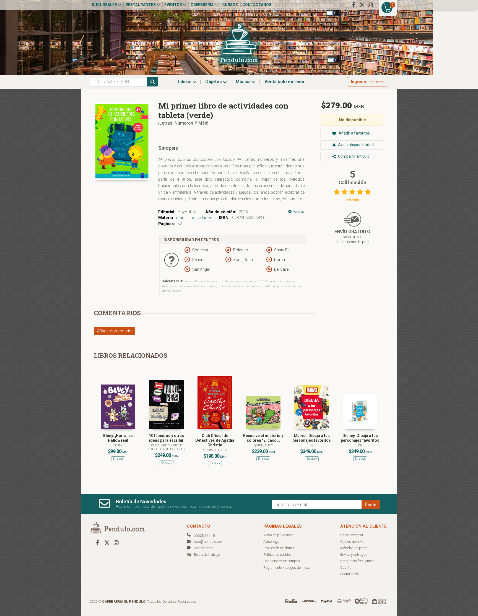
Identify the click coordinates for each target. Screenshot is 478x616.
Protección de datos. (279, 548)
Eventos (173, 4)
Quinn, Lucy (263, 445)
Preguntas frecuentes (357, 561)
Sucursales (105, 4)
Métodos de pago (353, 548)
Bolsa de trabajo (207, 554)
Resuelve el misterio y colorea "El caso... (263, 438)
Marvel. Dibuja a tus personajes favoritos (311, 438)
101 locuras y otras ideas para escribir (166, 438)
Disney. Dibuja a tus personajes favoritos (360, 438)
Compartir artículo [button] (353, 156)
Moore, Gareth (215, 450)
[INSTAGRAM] (370, 5)
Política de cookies (277, 554)
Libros (185, 81)
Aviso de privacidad (279, 535)
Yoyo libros (188, 211)
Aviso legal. (272, 541)
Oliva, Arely (161, 445)
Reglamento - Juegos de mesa (286, 567)
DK (312, 445)
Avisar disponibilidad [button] (355, 145)
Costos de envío (352, 541)
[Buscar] (152, 81)
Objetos (214, 81)
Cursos (230, 4)
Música (244, 81)
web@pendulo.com (208, 541)
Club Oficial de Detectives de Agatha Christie (214, 440)
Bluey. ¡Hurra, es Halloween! (118, 438)
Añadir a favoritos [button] (354, 133)
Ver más (298, 212)
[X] (362, 5)
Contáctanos (256, 4)
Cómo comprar (351, 535)
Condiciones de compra (281, 561)
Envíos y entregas (354, 554)
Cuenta (346, 567)
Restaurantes (141, 4)
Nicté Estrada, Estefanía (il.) (166, 447)
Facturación (349, 574)
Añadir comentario (114, 330)
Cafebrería (202, 4)
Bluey (118, 445)
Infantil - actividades (193, 217)
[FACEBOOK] (354, 5)
